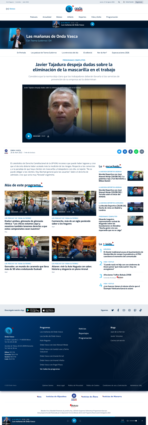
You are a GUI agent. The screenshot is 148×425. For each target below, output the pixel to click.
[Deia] (39, 396)
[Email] (142, 151)
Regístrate (139, 2)
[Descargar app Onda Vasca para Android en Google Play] (33, 310)
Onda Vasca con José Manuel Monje (54, 345)
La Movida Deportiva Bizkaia (110, 172)
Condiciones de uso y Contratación (115, 385)
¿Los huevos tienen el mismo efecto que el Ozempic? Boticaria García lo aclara (122, 287)
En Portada (21, 53)
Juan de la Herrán (118, 332)
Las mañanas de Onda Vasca (72, 25)
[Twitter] (119, 151)
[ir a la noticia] (27, 203)
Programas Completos (108, 216)
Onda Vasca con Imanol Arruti (52, 356)
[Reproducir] (92, 24)
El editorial (87, 53)
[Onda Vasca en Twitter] (112, 310)
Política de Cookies (92, 385)
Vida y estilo (109, 262)
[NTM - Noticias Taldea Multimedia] (74, 397)
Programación (112, 17)
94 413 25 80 (12, 342)
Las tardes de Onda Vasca (50, 336)
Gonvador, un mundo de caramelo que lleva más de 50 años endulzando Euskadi (27, 268)
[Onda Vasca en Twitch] (135, 310)
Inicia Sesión (130, 2)
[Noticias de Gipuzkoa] (56, 396)
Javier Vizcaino (117, 336)
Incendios (18, 2)
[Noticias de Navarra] (112, 396)
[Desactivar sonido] (128, 421)
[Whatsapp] (136, 151)
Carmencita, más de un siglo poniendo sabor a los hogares (71, 222)
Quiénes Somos (47, 385)
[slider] (136, 420)
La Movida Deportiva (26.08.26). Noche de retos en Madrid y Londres (112, 208)
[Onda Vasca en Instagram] (129, 310)
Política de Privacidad (75, 385)
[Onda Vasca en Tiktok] (140, 310)
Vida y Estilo (96, 17)
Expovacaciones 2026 (120, 53)
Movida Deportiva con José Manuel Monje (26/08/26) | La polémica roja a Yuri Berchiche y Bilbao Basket (112, 177)
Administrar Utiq (136, 385)
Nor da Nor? (102, 53)
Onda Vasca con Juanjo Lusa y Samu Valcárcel (54, 350)
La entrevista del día (70, 53)
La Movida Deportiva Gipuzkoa (111, 203)
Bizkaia (59, 17)
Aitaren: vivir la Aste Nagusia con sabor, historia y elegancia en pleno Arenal (72, 268)
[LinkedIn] (125, 151)
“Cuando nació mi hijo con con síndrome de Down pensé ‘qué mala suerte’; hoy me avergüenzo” (122, 266)
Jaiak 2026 (26, 2)
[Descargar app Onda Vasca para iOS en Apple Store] (48, 310)
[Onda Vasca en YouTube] (123, 310)
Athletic (70, 17)
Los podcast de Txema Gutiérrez (44, 53)
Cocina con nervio (118, 340)
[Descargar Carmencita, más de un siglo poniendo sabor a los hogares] (73, 212)
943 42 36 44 (12, 348)
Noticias (82, 328)
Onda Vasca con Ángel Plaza (51, 365)
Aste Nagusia (10, 2)
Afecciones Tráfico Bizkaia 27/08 (117, 275)
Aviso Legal (61, 385)
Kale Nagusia (45, 340)
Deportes (82, 17)
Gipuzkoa (107, 249)
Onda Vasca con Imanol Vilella (52, 360)
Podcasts (33, 17)
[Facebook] (130, 151)
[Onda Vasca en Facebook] (118, 310)
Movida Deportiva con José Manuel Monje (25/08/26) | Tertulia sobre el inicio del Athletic (110, 193)
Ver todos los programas (50, 369)
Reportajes (84, 333)
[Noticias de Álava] (90, 396)
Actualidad (47, 17)
